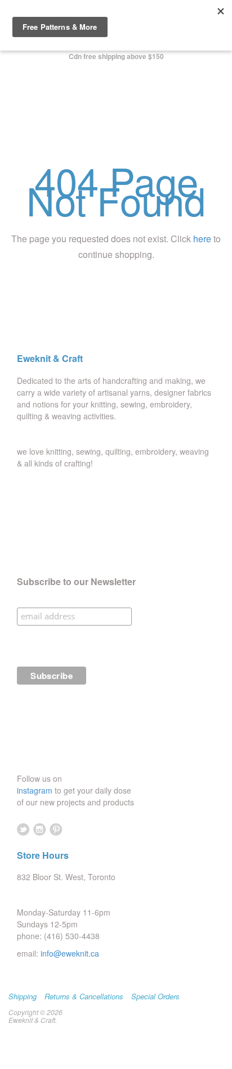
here (202, 238)
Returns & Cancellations (83, 996)
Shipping (22, 996)
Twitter (23, 829)
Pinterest (56, 829)
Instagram (39, 829)
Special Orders (155, 996)
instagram (36, 790)
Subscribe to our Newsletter (76, 582)
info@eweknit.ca (70, 953)
